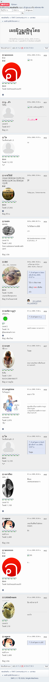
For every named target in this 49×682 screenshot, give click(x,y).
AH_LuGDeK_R (32, 303)
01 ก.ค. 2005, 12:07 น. (34, 346)
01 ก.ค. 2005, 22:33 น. (34, 597)
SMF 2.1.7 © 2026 (18, 678)
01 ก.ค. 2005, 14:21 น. (34, 436)
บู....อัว (7, 102)
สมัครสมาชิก (39, 7)
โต (5, 137)
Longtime (9, 389)
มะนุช (7, 345)
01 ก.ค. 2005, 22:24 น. (34, 518)
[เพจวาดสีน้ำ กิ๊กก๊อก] (3, 429)
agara (7, 518)
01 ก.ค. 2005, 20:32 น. (34, 474)
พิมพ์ (46, 48)
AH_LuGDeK (37, 301)
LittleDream (10, 597)
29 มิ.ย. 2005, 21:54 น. (34, 175)
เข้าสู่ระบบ (27, 7)
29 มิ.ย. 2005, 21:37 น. (34, 137)
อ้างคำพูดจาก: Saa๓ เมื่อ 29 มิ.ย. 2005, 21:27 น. (36, 274)
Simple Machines (32, 678)
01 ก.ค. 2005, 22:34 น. (34, 636)
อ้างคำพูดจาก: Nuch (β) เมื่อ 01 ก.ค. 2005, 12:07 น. (36, 444)
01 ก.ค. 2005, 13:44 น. (34, 389)
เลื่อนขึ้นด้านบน (6, 666)
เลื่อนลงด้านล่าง (5, 48)
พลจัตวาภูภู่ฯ (10, 311)
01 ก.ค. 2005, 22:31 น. (34, 550)
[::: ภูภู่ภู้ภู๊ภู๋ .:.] (3, 335)
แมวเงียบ (8, 474)
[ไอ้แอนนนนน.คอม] (3, 95)
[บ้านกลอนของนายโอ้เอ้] (3, 211)
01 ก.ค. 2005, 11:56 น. (34, 311)
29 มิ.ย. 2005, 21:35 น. (34, 102)
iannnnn (8, 55)
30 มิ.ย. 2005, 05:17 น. (34, 221)
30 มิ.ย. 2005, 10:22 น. (34, 262)
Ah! (6, 261)
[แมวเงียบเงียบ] (3, 511)
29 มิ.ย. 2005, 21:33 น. (34, 55)
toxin (7, 221)
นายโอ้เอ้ (8, 175)
